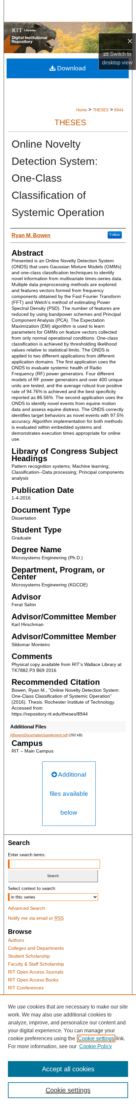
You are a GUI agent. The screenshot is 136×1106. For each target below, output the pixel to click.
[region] (68, 1050)
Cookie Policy (95, 1046)
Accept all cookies (68, 1069)
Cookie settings (96, 1038)
